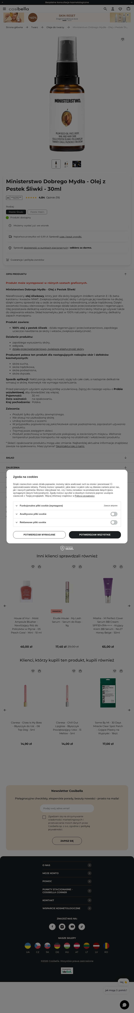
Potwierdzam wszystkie (94, 534)
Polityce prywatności (84, 496)
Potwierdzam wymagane (39, 534)
